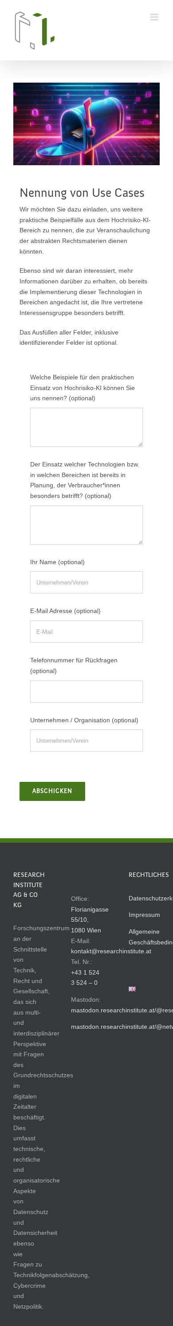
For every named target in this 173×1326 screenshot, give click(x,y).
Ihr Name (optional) (57, 561)
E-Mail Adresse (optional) (65, 610)
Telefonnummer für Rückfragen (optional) (74, 665)
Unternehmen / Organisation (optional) (84, 720)
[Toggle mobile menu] (155, 17)
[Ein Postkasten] (86, 124)
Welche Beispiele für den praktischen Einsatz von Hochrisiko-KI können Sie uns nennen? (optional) (82, 388)
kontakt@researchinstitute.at (111, 951)
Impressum (144, 914)
